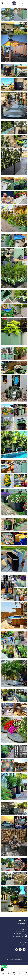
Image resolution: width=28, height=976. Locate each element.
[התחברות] (22, 3)
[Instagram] (20, 949)
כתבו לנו (5, 966)
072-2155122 (20, 935)
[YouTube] (24, 949)
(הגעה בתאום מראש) (18, 933)
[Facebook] (16, 949)
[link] (20, 974)
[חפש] (6, 3)
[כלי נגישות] (2, 969)
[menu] (26, 3)
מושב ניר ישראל (20, 931)
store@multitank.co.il (18, 936)
